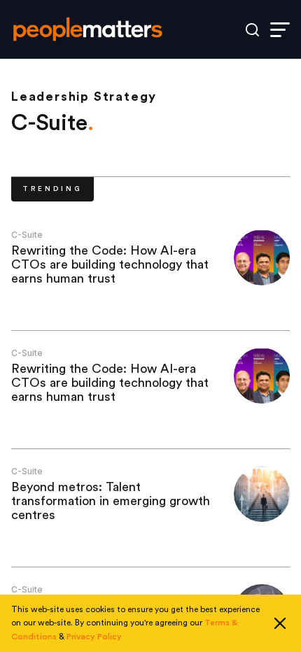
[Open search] (252, 29)
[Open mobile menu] (280, 29)
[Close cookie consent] (280, 623)
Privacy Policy (94, 636)
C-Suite (27, 234)
